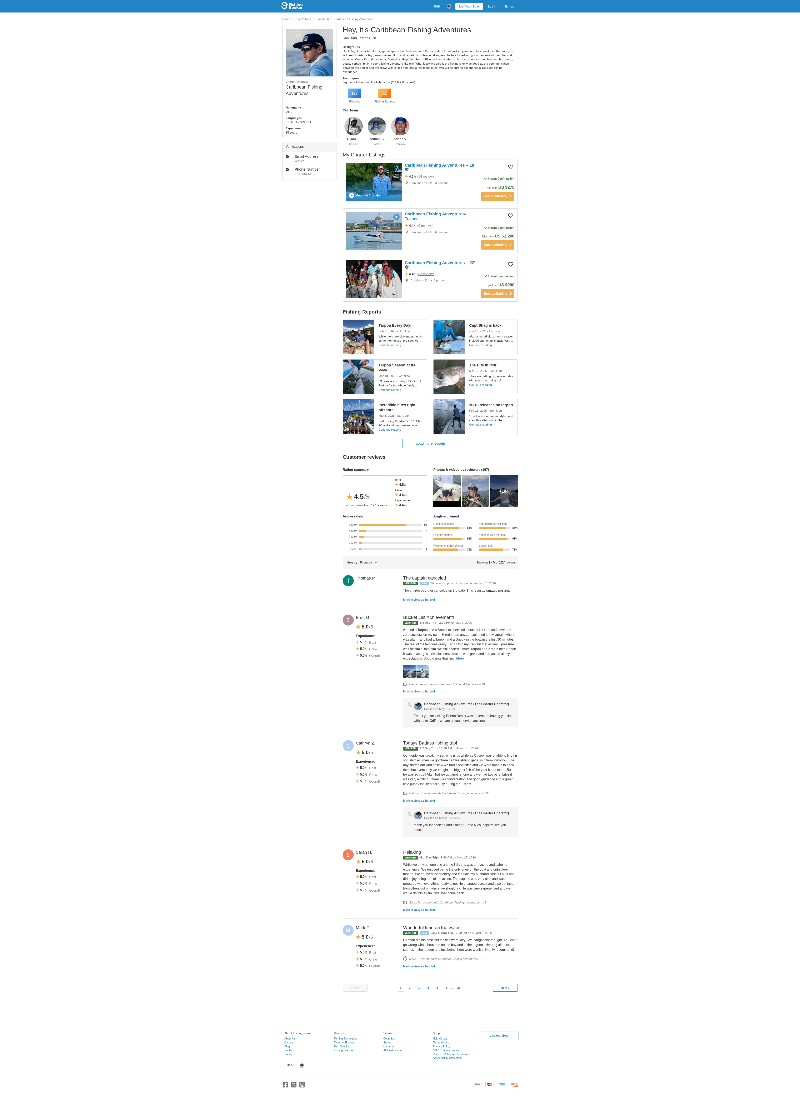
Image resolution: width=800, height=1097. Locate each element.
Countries (389, 1038)
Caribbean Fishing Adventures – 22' (440, 262)
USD (437, 6)
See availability (497, 196)
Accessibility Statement (447, 1058)
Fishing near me (343, 1050)
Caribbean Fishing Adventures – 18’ (440, 165)
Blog (287, 1046)
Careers (289, 1042)
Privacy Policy (441, 1046)
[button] (407, 170)
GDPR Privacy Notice (446, 1050)
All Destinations (392, 1050)
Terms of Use (441, 1042)
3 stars (353, 537)
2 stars (353, 543)
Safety (288, 1054)
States (387, 1042)
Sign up (509, 6)
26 (459, 987)
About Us (290, 1038)
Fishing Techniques (345, 1038)
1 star (352, 549)
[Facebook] (285, 1086)
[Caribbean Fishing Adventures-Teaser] (374, 231)
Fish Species (342, 1046)
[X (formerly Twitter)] (294, 1086)
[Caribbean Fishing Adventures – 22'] (374, 279)
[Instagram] (302, 1086)
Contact (289, 1050)
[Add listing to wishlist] (510, 166)
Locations (389, 1046)
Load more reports (430, 443)
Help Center (440, 1038)
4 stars (353, 530)
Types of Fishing (344, 1042)
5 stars (353, 524)
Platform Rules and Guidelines (451, 1054)
